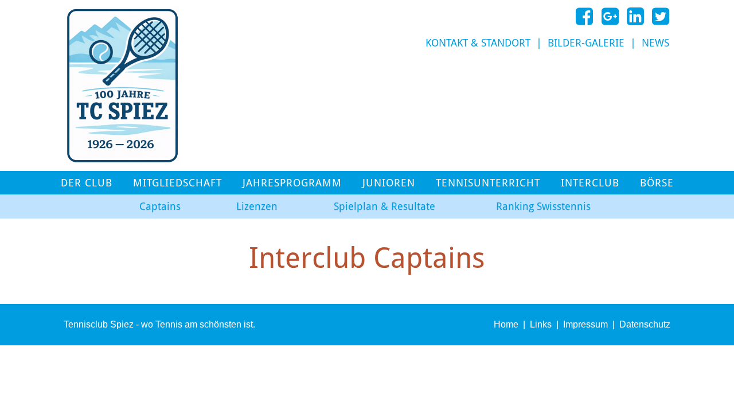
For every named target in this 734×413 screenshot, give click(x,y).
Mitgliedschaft (177, 183)
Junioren (388, 183)
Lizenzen (257, 206)
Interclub (590, 183)
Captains (160, 206)
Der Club (86, 183)
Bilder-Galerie (586, 43)
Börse (657, 183)
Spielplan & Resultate (384, 206)
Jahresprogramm (292, 183)
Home (506, 324)
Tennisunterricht (488, 183)
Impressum (585, 324)
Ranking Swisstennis (543, 206)
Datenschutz (644, 324)
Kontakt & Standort (477, 43)
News (655, 43)
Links (541, 324)
